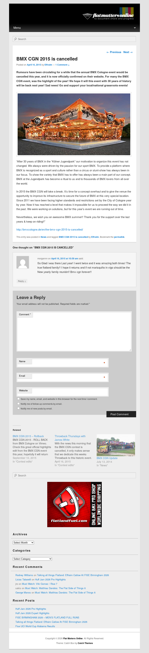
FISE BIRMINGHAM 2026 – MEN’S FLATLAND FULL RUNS (47, 617)
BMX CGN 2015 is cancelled (73, 236)
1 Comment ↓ (62, 64)
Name (22, 361)
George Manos (23, 592)
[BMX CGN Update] (116, 445)
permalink (119, 236)
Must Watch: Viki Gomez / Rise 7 (39, 583)
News (44, 236)
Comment (25, 314)
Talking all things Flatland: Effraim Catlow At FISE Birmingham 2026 (73, 575)
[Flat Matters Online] (109, 19)
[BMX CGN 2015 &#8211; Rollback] (34, 448)
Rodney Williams (24, 575)
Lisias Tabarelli (23, 579)
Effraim (48, 64)
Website (23, 390)
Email (22, 375)
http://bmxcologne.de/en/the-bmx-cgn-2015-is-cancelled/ (49, 229)
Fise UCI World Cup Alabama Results (35, 626)
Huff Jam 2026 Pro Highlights (50, 579)
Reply (22, 280)
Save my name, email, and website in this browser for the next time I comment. (59, 398)
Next (128, 52)
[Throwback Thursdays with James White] (76, 450)
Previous (113, 52)
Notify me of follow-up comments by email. (41, 403)
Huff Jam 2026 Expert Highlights (32, 613)
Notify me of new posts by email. (36, 408)
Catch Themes (85, 643)
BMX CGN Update (107, 458)
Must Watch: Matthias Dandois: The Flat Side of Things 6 (55, 588)
